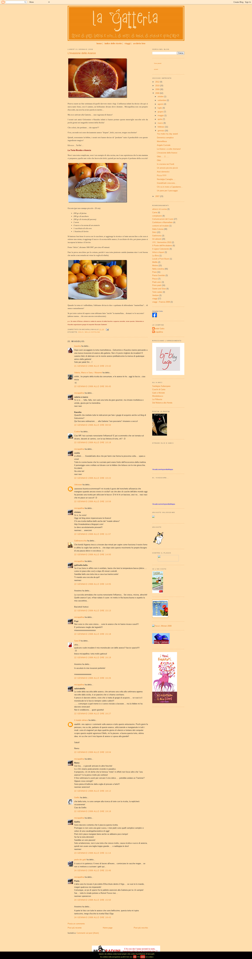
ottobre (161, 96)
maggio (161, 115)
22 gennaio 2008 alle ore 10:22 (92, 478)
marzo (160, 123)
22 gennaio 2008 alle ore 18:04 (92, 752)
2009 (157, 89)
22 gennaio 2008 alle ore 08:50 (92, 425)
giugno (161, 112)
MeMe (155, 262)
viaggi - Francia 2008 (161, 302)
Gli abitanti (156, 239)
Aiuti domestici (163, 172)
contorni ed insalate (160, 226)
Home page (107, 928)
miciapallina (79, 393)
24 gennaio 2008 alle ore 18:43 (92, 917)
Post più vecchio (141, 928)
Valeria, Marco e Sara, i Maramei (88, 372)
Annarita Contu (157, 311)
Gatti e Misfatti (158, 393)
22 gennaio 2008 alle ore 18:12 (92, 791)
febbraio (161, 127)
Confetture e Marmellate (162, 222)
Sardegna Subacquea (161, 386)
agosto (161, 104)
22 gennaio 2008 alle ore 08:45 (92, 386)
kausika (77, 346)
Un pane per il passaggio (167, 191)
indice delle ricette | (114, 43)
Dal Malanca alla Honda (162, 403)
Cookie (77, 431)
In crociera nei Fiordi (165, 164)
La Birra (155, 255)
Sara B (77, 641)
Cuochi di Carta (158, 389)
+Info (143, 957)
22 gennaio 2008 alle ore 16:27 (92, 714)
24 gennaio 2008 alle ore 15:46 (92, 870)
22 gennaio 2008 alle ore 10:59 (92, 501)
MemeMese (162, 141)
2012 (157, 82)
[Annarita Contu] (154, 317)
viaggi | (128, 43)
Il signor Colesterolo (160, 249)
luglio (160, 108)
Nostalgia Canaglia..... (166, 179)
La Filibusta (157, 399)
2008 (157, 93)
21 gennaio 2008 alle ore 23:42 (92, 366)
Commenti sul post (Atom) (88, 933)
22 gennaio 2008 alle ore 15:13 (92, 611)
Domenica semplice (165, 138)
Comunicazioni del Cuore (162, 219)
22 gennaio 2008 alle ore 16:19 (92, 657)
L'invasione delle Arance (82, 53)
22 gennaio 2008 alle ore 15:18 (92, 634)
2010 (157, 85)
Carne (154, 212)
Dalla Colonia (157, 229)
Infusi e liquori (158, 252)
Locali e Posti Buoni (160, 259)
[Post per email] (107, 329)
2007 (157, 196)
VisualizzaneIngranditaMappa (162, 469)
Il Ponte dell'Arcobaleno (162, 245)
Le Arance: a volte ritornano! (169, 149)
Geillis (76, 797)
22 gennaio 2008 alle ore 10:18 (92, 442)
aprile (160, 119)
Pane (154, 272)
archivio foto (139, 43)
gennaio (161, 131)
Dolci (81, 332)
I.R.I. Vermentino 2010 (161, 242)
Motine (155, 265)
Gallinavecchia (80, 541)
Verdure (155, 295)
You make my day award (167, 134)
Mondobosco (157, 396)
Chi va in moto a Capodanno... (170, 187)
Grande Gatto (158, 328)
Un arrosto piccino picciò (167, 168)
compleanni (157, 216)
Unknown (78, 485)
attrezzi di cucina (159, 209)
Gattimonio (156, 236)
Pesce (155, 279)
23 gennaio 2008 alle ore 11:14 (92, 853)
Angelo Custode (163, 145)
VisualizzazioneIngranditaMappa (163, 504)
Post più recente (75, 928)
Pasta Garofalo (158, 275)
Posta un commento (76, 924)
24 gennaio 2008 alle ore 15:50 (92, 900)
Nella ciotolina (92, 332)
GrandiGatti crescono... (167, 183)
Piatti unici (156, 282)
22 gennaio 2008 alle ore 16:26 (92, 678)
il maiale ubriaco (81, 720)
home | (100, 43)
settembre (162, 100)
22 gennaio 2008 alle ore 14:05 (92, 584)
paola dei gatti (80, 859)
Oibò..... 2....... (163, 156)
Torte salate (157, 292)
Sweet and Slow (159, 289)
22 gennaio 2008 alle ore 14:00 (92, 554)
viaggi (154, 298)
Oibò (159, 160)
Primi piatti (156, 285)
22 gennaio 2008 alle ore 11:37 (92, 534)
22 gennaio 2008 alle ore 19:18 (92, 811)
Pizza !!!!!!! (161, 175)
